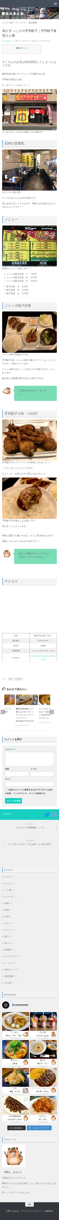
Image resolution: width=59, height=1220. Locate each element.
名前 (7, 769)
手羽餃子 (18, 679)
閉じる (24, 48)
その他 (8, 982)
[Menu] (55, 3)
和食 (7, 903)
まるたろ (9, 41)
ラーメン (9, 929)
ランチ (5, 22)
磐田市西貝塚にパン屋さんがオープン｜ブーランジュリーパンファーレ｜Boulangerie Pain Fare (25, 715)
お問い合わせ (12, 1211)
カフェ (8, 883)
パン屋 (8, 890)
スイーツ (9, 896)
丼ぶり (8, 943)
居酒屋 (8, 949)
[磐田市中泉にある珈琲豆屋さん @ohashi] (15, 1109)
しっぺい (9, 963)
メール (34, 769)
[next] (52, 712)
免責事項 (49, 1211)
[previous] (3, 712)
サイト (8, 779)
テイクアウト (21, 22)
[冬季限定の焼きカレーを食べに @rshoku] (15, 1053)
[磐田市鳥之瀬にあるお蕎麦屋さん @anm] (15, 1081)
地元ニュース (11, 969)
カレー (8, 923)
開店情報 (33, 22)
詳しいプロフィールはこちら (16, 1192)
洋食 (7, 910)
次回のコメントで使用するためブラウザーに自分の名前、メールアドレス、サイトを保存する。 (29, 791)
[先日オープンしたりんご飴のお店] (43, 1025)
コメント (10, 749)
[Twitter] (47, 815)
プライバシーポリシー (31, 1211)
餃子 (12, 22)
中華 (7, 916)
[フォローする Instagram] (54, 815)
